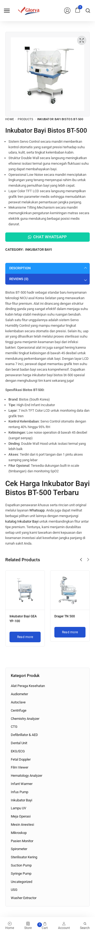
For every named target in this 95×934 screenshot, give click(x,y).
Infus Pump (19, 792)
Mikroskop (19, 833)
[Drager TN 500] (70, 590)
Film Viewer (19, 767)
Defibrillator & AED (24, 735)
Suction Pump (21, 865)
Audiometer (19, 694)
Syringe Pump (21, 873)
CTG (14, 727)
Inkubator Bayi (38, 250)
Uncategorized (21, 882)
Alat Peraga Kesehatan (28, 686)
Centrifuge (18, 710)
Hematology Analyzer (26, 776)
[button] (81, 559)
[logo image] (28, 10)
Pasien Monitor (22, 841)
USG (14, 890)
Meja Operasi (21, 816)
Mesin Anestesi (22, 825)
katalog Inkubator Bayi (22, 521)
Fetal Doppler (21, 759)
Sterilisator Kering (24, 857)
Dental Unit (19, 743)
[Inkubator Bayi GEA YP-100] (25, 590)
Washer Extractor (23, 898)
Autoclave (18, 702)
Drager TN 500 (64, 616)
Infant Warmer (21, 784)
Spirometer (19, 849)
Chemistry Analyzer (25, 719)
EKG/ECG (18, 751)
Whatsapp (37, 510)
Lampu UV (18, 808)
